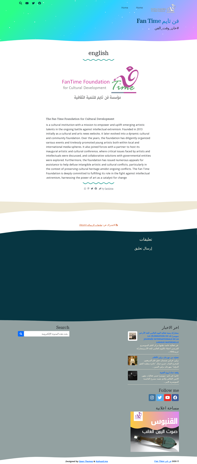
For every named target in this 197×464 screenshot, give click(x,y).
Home (139, 7)
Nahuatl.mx (102, 461)
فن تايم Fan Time (158, 21)
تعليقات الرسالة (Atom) (90, 225)
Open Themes (86, 461)
